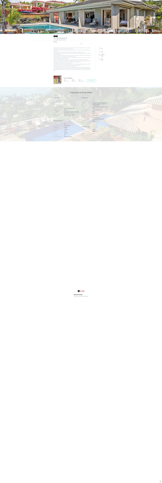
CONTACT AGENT (91, 80)
